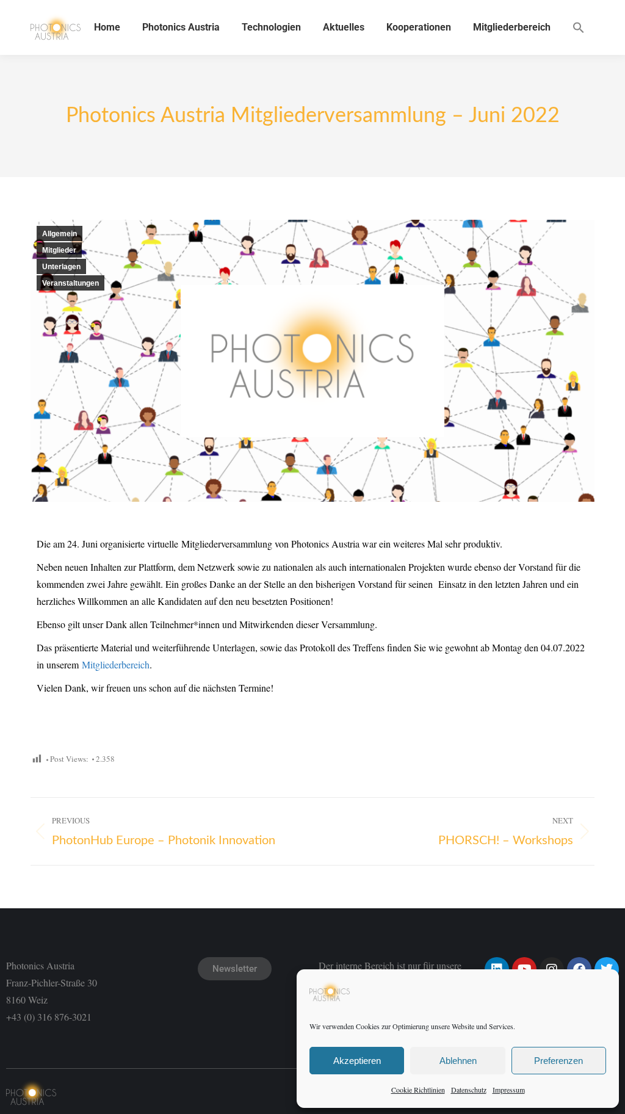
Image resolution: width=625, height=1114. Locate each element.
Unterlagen (61, 266)
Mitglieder (59, 250)
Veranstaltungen (70, 283)
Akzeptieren (357, 1060)
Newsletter (234, 968)
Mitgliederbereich (116, 664)
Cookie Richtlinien (418, 1089)
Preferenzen (558, 1060)
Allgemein (59, 234)
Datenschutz (468, 1089)
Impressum (509, 1089)
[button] (578, 27)
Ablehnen (458, 1060)
